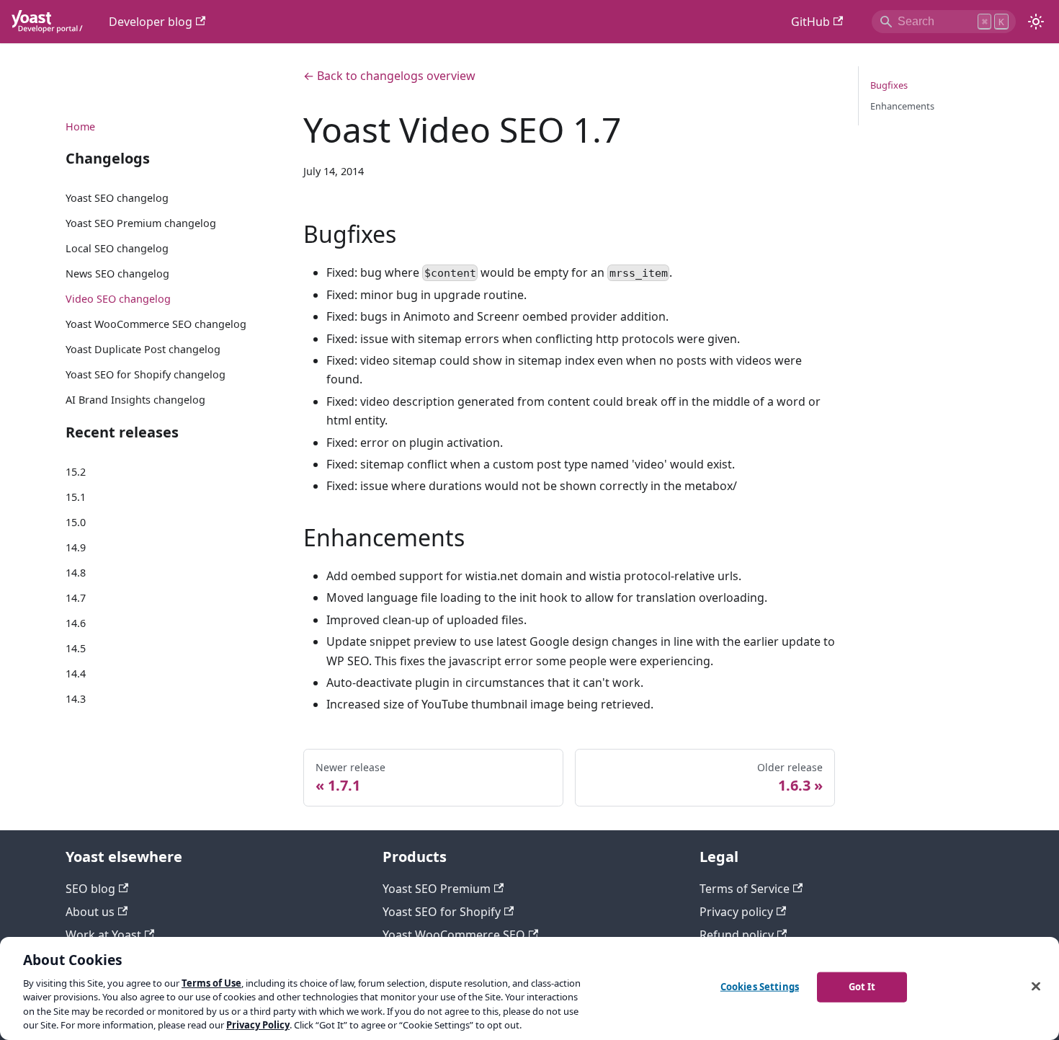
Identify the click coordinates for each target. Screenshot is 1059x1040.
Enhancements (902, 105)
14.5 (76, 647)
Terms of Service (745, 889)
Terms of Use (211, 983)
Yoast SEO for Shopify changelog (145, 374)
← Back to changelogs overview (389, 76)
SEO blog (90, 889)
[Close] (1036, 987)
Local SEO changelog (117, 248)
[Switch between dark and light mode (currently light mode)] (1035, 21)
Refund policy (737, 935)
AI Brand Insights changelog (135, 399)
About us (90, 912)
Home (80, 126)
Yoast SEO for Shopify (442, 912)
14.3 (76, 698)
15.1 (76, 497)
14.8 (76, 572)
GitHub (810, 22)
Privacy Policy (258, 1024)
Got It (862, 986)
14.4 (76, 673)
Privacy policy (736, 912)
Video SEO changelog (118, 299)
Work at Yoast (103, 935)
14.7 (76, 597)
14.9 (76, 547)
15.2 (76, 472)
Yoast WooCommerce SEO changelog (156, 324)
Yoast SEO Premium (437, 889)
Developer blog (150, 22)
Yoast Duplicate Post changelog (143, 349)
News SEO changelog (117, 273)
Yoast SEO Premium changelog (141, 223)
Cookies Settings (759, 986)
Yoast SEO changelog (117, 198)
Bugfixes (889, 85)
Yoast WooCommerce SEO (454, 935)
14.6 (76, 622)
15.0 (76, 522)
